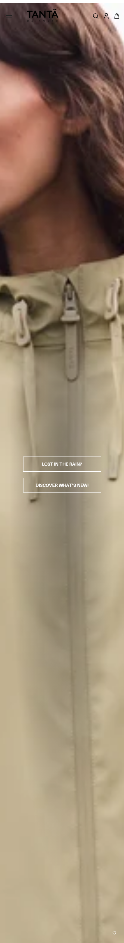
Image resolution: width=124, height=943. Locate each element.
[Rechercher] (95, 16)
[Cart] (117, 16)
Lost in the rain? (62, 464)
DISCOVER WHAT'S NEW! (62, 485)
